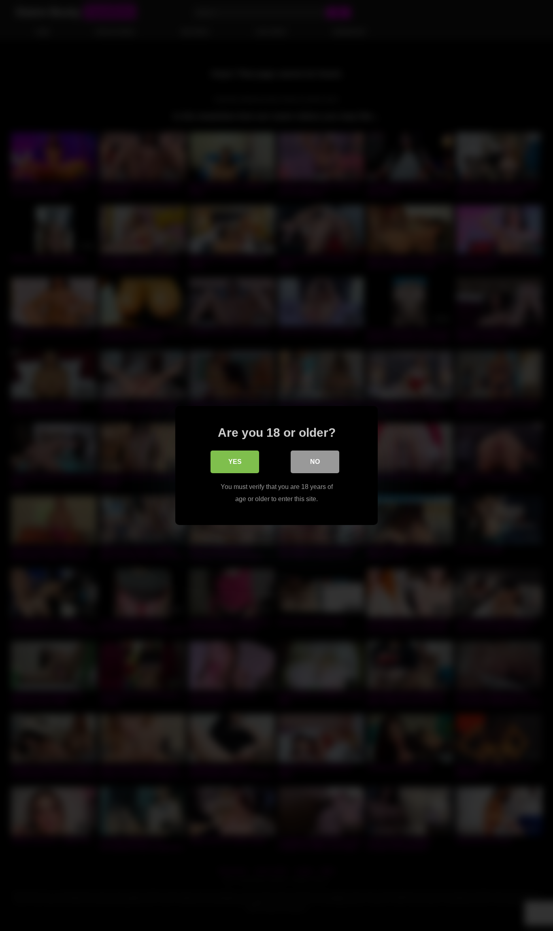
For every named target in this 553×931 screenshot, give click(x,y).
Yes (235, 461)
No (315, 461)
